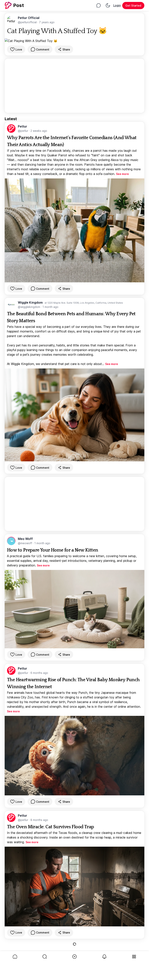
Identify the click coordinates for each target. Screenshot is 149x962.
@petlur (23, 130)
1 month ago (50, 306)
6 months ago (39, 672)
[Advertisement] (74, 86)
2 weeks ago (38, 130)
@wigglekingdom (29, 306)
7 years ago (47, 22)
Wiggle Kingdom (30, 302)
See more (122, 174)
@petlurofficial (27, 22)
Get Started (133, 5)
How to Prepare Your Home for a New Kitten (52, 550)
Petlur (22, 126)
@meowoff (25, 543)
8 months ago (39, 820)
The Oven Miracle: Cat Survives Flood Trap (50, 826)
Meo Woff (25, 539)
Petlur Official (28, 18)
